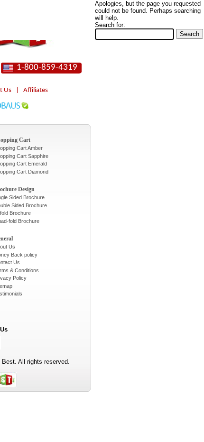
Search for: (110, 24)
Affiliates (35, 90)
